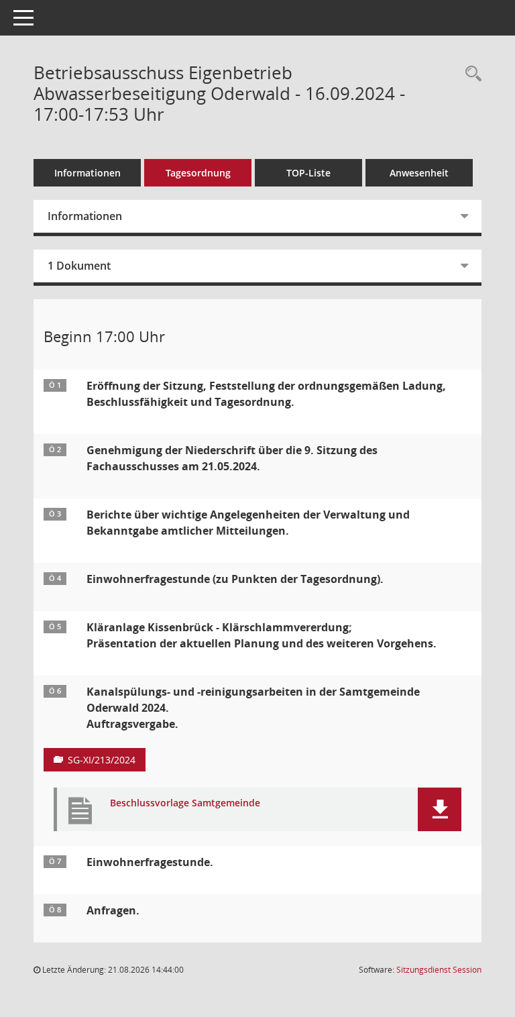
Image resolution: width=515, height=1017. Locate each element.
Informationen (87, 172)
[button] (439, 809)
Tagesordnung (198, 172)
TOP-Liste (308, 172)
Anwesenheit (419, 172)
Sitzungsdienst (438, 969)
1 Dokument (79, 265)
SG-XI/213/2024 (101, 759)
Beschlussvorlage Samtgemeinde (185, 803)
